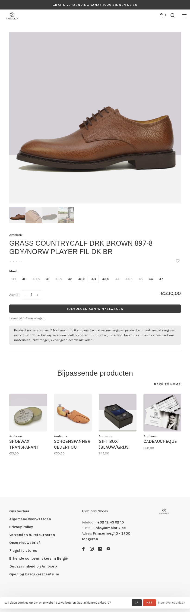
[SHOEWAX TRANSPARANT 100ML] (28, 412)
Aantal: (15, 294)
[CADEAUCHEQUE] (162, 412)
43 (93, 279)
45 (141, 279)
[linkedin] (100, 549)
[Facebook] (83, 549)
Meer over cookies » (171, 602)
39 (14, 279)
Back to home (167, 384)
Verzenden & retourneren (32, 535)
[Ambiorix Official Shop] (164, 511)
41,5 (58, 279)
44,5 (129, 279)
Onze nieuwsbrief (24, 542)
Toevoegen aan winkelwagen (95, 309)
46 (151, 279)
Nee (149, 602)
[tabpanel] (95, 117)
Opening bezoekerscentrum (34, 574)
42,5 (81, 279)
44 (117, 279)
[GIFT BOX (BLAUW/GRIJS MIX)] (117, 412)
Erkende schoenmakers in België (38, 558)
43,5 (105, 279)
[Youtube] (108, 549)
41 (47, 279)
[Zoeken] (173, 16)
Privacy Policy (21, 527)
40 (24, 279)
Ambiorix (15, 235)
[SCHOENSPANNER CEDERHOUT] (73, 412)
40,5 (36, 279)
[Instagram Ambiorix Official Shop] (92, 549)
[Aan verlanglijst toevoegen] (178, 261)
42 (70, 279)
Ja (136, 602)
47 (161, 279)
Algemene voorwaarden (30, 519)
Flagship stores (23, 550)
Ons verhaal (19, 511)
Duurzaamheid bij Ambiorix (33, 566)
